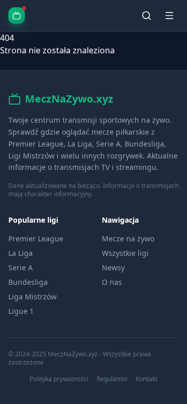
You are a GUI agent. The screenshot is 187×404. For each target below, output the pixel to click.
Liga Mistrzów (32, 296)
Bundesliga (28, 282)
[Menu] (169, 15)
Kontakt (146, 379)
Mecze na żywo (128, 238)
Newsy (113, 267)
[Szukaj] (146, 15)
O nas (112, 282)
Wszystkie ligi (125, 253)
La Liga (20, 253)
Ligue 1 (21, 311)
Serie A (20, 267)
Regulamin (112, 379)
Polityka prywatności (59, 379)
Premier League (35, 238)
